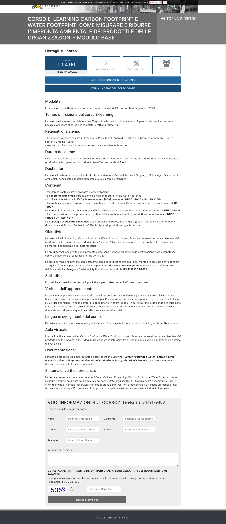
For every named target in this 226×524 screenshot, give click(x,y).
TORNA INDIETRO (180, 18)
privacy (132, 478)
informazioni (155, 2)
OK (165, 2)
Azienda (52, 429)
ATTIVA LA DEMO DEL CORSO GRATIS (113, 88)
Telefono (53, 440)
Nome (51, 418)
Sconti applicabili (136, 69)
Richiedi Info (166, 69)
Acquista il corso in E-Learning (113, 80)
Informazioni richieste (60, 450)
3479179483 (153, 402)
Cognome (109, 418)
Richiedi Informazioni (87, 499)
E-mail (107, 429)
